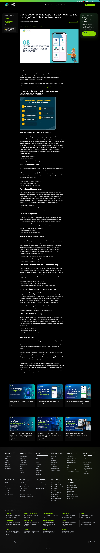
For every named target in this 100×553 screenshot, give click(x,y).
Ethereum (7, 486)
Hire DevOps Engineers (72, 496)
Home (6, 542)
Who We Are (8, 456)
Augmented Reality (25, 486)
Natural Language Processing (71, 463)
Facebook (27, 26)
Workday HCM (54, 496)
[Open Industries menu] (48, 5)
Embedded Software (88, 462)
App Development (74, 21)
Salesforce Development (42, 483)
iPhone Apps (23, 458)
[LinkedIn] (87, 542)
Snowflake (54, 500)
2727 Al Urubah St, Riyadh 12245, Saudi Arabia (68, 516)
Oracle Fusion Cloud (56, 483)
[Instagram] (90, 542)
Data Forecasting (71, 460)
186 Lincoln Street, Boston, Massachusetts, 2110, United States (13, 532)
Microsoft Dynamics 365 (57, 486)
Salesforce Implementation (40, 487)
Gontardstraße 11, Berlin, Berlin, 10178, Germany (49, 531)
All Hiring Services (71, 485)
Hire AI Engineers (71, 489)
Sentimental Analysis (72, 470)
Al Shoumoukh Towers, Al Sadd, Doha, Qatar (87, 516)
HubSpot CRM (54, 494)
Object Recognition (72, 468)
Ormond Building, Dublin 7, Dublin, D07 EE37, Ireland (68, 531)
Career (6, 458)
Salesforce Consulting (41, 485)
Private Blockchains (9, 492)
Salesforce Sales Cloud (57, 492)
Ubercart (53, 460)
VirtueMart (54, 466)
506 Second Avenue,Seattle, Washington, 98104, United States (69, 524)
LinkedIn (35, 26)
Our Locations (8, 468)
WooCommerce (55, 470)
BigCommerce (55, 468)
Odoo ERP (53, 491)
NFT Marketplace (9, 494)
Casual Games (24, 491)
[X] (94, 542)
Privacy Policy (12, 542)
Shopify (53, 458)
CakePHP (38, 472)
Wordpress (38, 464)
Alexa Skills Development (73, 471)
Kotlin (21, 466)
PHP (37, 458)
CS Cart (53, 464)
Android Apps (23, 456)
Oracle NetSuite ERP (56, 485)
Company (54, 5)
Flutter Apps (23, 462)
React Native (23, 464)
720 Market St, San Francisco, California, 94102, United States (31, 524)
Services (35, 5)
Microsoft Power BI (56, 498)
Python (37, 462)
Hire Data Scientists (72, 499)
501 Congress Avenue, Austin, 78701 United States (13, 516)
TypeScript (38, 474)
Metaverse (23, 492)
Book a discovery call (89, 33)
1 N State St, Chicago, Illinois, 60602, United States (31, 531)
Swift (21, 470)
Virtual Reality (23, 488)
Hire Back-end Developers (70, 491)
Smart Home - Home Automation (88, 472)
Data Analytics (70, 466)
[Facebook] (84, 542)
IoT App (84, 458)
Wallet (6, 483)
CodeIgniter (39, 470)
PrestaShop (54, 462)
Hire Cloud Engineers (72, 494)
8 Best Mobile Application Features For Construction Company (10, 20)
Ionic (21, 468)
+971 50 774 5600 (89, 1)
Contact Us (91, 5)
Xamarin (22, 472)
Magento (53, 456)
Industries (44, 5)
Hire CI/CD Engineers (72, 487)
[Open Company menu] (58, 5)
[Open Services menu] (38, 5)
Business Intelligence (72, 458)
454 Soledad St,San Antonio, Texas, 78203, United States (13, 523)
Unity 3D (22, 483)
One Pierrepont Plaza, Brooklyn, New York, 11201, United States (49, 524)
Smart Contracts (9, 491)
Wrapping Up (8, 24)
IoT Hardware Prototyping (86, 465)
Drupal (37, 466)
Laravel (37, 468)
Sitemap (19, 542)
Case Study (64, 5)
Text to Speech (71, 456)
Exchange (7, 485)
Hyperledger (8, 488)
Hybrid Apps (23, 460)
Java (37, 460)
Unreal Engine (23, 485)
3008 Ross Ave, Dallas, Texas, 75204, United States (88, 523)
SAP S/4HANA (54, 488)
